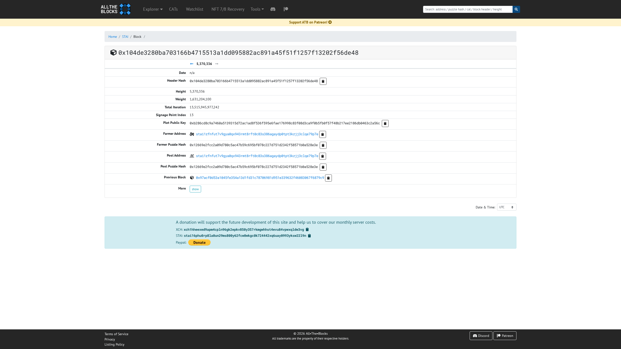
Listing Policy (114, 344)
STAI (125, 36)
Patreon (507, 335)
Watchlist (194, 9)
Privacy (110, 339)
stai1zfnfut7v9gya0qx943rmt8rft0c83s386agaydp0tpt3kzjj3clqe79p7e (257, 134)
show (195, 189)
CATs (173, 9)
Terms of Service (116, 334)
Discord (483, 335)
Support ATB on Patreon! (308, 22)
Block (137, 36)
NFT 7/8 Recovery (228, 9)
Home (112, 36)
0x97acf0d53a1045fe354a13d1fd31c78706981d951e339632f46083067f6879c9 (260, 177)
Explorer (151, 9)
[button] (257, 9)
